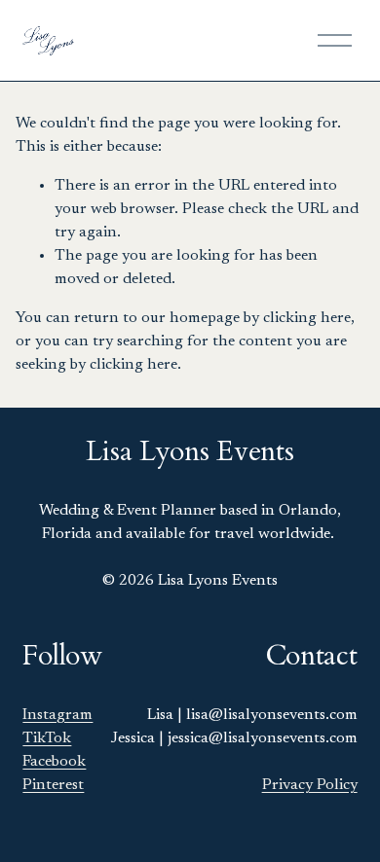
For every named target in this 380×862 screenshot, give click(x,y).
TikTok (46, 738)
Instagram (57, 715)
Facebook (54, 762)
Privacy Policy (310, 785)
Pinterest (53, 785)
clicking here (307, 318)
